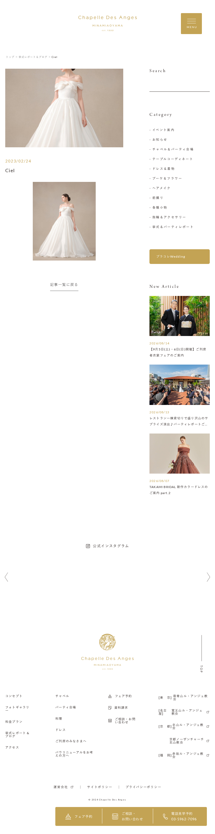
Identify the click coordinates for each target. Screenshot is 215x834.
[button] (6, 577)
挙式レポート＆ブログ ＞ (35, 57)
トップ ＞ (12, 57)
